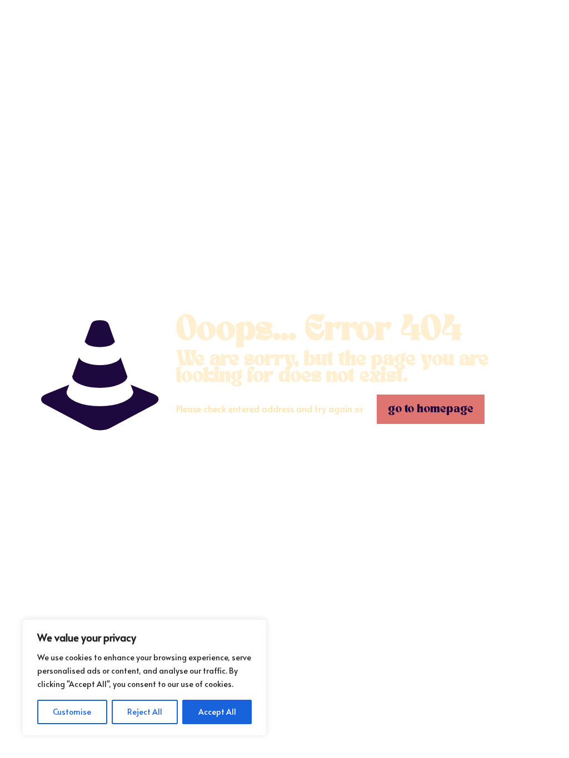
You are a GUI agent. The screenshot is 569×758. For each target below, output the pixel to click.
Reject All (144, 711)
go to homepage (430, 409)
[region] (144, 677)
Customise (72, 711)
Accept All (217, 711)
